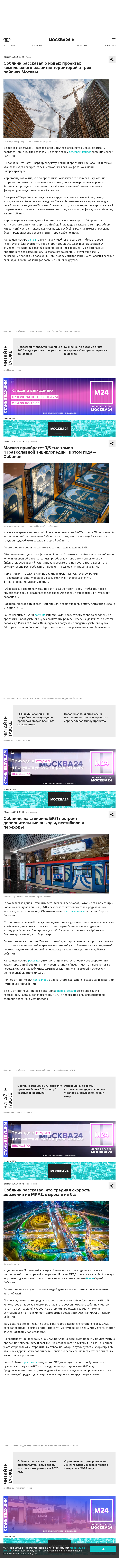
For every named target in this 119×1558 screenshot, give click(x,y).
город (18, 370)
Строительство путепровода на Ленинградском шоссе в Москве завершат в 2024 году (86, 1465)
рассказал (34, 961)
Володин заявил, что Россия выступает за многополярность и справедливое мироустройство (86, 717)
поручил (40, 615)
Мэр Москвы (31, 441)
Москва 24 (59, 40)
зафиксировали (65, 991)
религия (26, 741)
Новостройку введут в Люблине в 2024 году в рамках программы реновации (39, 350)
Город (28, 57)
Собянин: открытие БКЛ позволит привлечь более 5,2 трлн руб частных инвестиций (39, 1089)
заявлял (33, 240)
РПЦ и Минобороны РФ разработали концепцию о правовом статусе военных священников (35, 719)
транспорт (20, 1112)
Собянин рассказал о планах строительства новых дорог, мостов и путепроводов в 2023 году (37, 1467)
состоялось (40, 980)
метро (29, 1112)
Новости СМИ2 (10, 419)
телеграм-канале (80, 152)
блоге (90, 1278)
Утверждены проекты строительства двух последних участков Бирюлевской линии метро (84, 1091)
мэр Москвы (8, 370)
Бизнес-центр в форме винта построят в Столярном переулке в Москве (85, 350)
